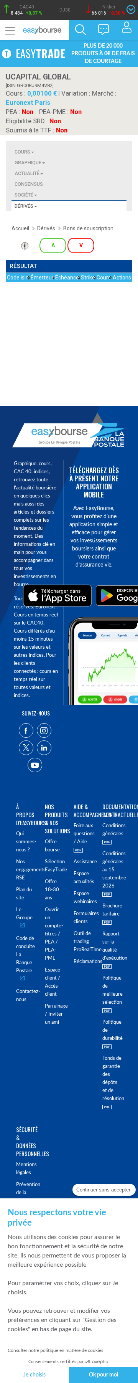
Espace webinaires (83, 897)
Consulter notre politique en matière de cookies (55, 1350)
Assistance (83, 861)
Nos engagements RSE (26, 870)
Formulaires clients (83, 917)
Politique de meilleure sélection (112, 990)
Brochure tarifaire (112, 910)
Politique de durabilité (112, 1030)
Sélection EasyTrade (54, 865)
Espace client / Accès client (52, 982)
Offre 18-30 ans (52, 890)
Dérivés (24, 206)
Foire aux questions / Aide (83, 833)
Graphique (28, 162)
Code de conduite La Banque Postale (25, 954)
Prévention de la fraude (26, 1192)
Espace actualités (83, 877)
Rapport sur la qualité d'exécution (112, 946)
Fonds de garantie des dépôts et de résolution (112, 1078)
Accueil (20, 228)
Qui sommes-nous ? (26, 842)
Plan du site (24, 894)
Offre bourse (52, 846)
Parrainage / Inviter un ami (54, 1014)
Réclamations (83, 961)
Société (24, 195)
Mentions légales (26, 1168)
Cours (22, 152)
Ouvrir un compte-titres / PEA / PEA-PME (54, 934)
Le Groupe (24, 913)
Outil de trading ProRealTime (83, 941)
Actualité (27, 173)
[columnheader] (18, 277)
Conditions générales (112, 829)
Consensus (29, 184)
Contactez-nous (26, 995)
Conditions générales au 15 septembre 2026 (112, 870)
